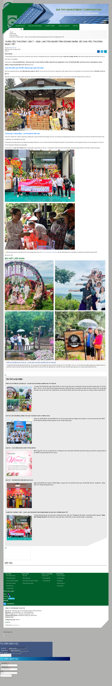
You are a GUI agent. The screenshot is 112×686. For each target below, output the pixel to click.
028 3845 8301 (10, 603)
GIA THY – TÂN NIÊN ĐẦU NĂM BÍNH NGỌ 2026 (19, 480)
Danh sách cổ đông (10, 583)
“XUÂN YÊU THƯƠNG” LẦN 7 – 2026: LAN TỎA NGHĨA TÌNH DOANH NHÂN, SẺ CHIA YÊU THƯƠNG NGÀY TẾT (37, 512)
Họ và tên (4, 648)
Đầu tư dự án (45, 575)
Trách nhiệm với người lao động (30, 580)
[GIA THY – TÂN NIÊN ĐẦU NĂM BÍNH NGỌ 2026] (19, 507)
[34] (65, 569)
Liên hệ (75, 26)
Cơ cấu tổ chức (9, 588)
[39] (30, 569)
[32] (78, 569)
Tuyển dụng (60, 580)
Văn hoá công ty (26, 578)
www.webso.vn (15, 625)
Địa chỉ (1, 652)
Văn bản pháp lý (61, 583)
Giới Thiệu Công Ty (10, 575)
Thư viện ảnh (60, 585)
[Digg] (105, 51)
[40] (21, 569)
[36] (54, 569)
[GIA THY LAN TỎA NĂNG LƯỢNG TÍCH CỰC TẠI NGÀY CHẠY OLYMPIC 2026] (19, 443)
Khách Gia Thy (12, 47)
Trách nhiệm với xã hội (27, 583)
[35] (59, 569)
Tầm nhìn (24, 575)
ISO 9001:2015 (9, 585)
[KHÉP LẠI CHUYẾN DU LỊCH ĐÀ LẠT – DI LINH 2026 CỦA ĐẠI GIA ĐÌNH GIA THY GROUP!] (56, 310)
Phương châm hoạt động (12, 580)
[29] (93, 569)
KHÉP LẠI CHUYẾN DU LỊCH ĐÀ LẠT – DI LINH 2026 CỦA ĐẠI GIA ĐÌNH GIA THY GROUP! (31, 362)
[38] (38, 569)
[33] (72, 569)
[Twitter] (102, 51)
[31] (83, 569)
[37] (46, 569)
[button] (13, 54)
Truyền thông (50, 26)
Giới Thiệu (8, 574)
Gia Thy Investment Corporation (49, 252)
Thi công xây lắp (46, 578)
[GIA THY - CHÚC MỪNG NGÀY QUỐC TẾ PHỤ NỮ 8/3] (19, 475)
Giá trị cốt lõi (20, 26)
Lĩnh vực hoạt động (35, 26)
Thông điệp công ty (10, 578)
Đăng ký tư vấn (6, 655)
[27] (102, 569)
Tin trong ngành (60, 578)
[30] (88, 569)
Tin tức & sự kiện (61, 575)
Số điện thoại (5, 650)
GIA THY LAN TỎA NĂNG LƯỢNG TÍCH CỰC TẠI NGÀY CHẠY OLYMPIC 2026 (28, 415)
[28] (98, 569)
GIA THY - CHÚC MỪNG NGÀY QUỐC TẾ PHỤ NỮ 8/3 (21, 448)
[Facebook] (98, 51)
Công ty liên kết (63, 26)
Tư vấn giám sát (46, 580)
